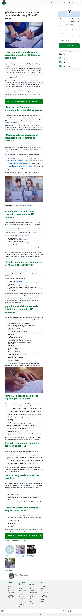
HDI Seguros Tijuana (33, 589)
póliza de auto (30, 94)
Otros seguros (69, 51)
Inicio (5, 7)
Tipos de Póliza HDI (44, 596)
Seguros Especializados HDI (23, 590)
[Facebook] (63, 610)
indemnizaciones (23, 342)
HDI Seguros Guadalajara (33, 597)
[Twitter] (66, 610)
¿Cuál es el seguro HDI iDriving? (25, 205)
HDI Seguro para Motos (11, 591)
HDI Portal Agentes (43, 600)
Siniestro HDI (44, 592)
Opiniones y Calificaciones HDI (44, 588)
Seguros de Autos (67, 54)
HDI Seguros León (33, 593)
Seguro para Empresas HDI (22, 604)
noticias (9, 7)
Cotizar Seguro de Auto (56, 2)
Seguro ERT (66, 61)
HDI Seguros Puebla (33, 602)
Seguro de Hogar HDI (69, 2)
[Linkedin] (71, 610)
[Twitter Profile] (18, 577)
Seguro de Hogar (67, 65)
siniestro (19, 129)
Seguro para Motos (67, 58)
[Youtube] (73, 610)
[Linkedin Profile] (16, 577)
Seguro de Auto (11, 587)
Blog (77, 2)
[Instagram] (68, 610)
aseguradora (7, 122)
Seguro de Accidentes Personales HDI (22, 597)
